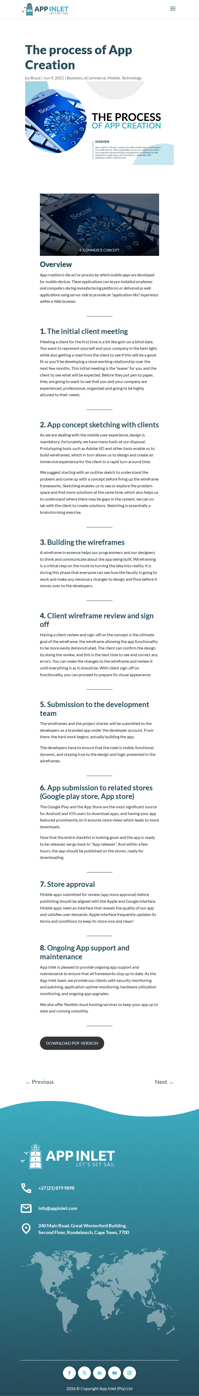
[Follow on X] (84, 1372)
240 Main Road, (54, 1225)
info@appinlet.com (57, 1208)
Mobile (113, 77)
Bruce (35, 77)
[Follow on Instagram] (129, 1372)
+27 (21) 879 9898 (56, 1188)
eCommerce (95, 77)
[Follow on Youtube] (114, 1372)
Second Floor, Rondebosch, (66, 1232)
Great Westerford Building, (99, 1225)
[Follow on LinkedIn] (99, 1372)
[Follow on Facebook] (69, 1372)
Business (75, 77)
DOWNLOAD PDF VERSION (72, 1043)
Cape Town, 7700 (111, 1232)
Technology (132, 77)
